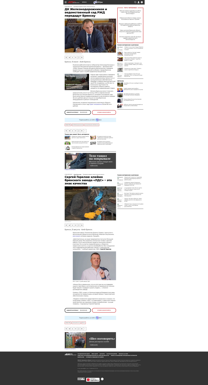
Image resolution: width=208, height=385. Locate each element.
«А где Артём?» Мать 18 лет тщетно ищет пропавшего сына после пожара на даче (133, 189)
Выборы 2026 (81, 357)
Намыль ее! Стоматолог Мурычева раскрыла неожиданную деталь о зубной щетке (133, 178)
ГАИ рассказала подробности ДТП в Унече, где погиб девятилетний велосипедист (130, 12)
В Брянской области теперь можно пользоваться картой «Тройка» (130, 18)
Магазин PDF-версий (112, 353)
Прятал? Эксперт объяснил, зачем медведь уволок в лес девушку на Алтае (133, 200)
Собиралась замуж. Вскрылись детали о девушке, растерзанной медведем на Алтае (132, 184)
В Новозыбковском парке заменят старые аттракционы (80, 147)
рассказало (76, 236)
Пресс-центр (95, 353)
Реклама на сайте (123, 353)
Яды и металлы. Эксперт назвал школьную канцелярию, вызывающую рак (132, 54)
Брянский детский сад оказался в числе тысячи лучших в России (80, 142)
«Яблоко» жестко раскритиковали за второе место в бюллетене (133, 105)
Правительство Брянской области (73, 53)
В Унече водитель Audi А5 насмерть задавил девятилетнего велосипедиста (130, 38)
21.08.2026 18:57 (68, 174)
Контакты (102, 353)
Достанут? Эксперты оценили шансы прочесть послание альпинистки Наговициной (133, 194)
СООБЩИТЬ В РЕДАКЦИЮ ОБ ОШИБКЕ (95, 357)
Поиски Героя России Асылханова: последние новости (133, 100)
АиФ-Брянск (68, 221)
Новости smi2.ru (70, 169)
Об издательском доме (84, 353)
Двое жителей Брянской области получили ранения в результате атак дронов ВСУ (130, 32)
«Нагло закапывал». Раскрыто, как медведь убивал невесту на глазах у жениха (133, 64)
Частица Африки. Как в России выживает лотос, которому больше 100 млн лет (133, 75)
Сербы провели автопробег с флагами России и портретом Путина (133, 89)
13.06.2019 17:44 (68, 6)
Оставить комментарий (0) (104, 112)
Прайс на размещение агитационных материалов (124, 355)
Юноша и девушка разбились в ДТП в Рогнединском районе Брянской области (130, 25)
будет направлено (96, 104)
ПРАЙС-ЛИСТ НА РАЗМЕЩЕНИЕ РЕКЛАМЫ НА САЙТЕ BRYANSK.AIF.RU (93, 355)
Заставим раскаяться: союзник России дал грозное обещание (132, 94)
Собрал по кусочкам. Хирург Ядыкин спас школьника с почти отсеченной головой (133, 48)
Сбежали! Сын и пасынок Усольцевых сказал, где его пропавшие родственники (133, 205)
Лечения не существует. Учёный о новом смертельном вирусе (132, 69)
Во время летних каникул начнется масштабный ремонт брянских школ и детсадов (105, 143)
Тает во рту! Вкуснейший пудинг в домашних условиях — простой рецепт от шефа (133, 59)
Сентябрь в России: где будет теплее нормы (133, 84)
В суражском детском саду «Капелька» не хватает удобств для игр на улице (105, 138)
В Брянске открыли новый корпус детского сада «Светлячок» (80, 137)
